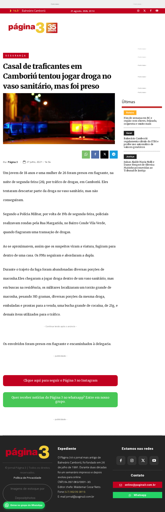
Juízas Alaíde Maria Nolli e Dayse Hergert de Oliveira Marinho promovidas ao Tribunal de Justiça (139, 166)
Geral (129, 133)
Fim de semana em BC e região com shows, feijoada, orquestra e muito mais (140, 120)
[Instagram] (138, 11)
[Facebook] (151, 11)
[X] (104, 155)
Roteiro (130, 112)
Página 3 (13, 162)
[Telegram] (114, 155)
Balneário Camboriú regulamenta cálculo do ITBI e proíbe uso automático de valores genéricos (141, 143)
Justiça (130, 156)
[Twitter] (144, 11)
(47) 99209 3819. (75, 492)
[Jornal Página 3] (33, 27)
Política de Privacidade (27, 477)
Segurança (15, 56)
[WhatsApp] (86, 155)
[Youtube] (157, 11)
